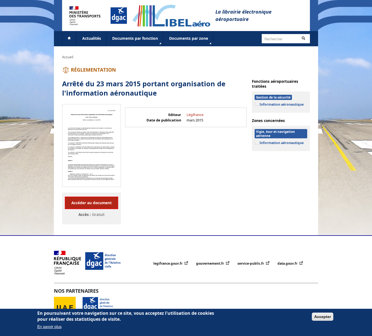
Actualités (91, 38)
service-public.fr (251, 263)
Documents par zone (188, 38)
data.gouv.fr (288, 263)
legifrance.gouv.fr (168, 263)
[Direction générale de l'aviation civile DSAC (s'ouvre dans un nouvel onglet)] (101, 307)
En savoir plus (49, 326)
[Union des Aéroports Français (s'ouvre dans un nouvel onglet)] (68, 307)
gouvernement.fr (210, 263)
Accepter (322, 316)
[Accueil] (174, 15)
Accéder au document (91, 202)
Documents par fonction (135, 38)
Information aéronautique (282, 104)
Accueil (67, 57)
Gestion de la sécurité (273, 97)
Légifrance (195, 114)
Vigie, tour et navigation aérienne (275, 134)
